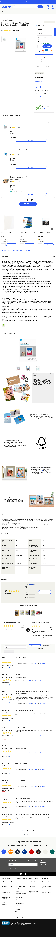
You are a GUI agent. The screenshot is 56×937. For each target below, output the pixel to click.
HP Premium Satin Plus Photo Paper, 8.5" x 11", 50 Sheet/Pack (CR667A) (45, 232)
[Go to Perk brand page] (24, 852)
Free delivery (40, 73)
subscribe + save (19, 888)
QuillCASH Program (20, 886)
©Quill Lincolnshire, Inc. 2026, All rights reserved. (21, 923)
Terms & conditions (10, 927)
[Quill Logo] (6, 6)
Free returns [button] (40, 77)
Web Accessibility (46, 892)
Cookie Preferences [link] (39, 927)
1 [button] (22, 830)
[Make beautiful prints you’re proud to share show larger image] (14, 416)
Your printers (32, 886)
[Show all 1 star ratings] (32, 597)
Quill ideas (17, 909)
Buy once (41, 25)
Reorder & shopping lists (35, 881)
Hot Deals (23, 11)
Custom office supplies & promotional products (21, 894)
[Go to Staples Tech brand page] (38, 852)
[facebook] (29, 874)
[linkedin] (25, 874)
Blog (43, 884)
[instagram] (21, 874)
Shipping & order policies (8, 894)
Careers (44, 890)
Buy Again (30, 11)
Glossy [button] (37, 87)
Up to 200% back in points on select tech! (28, 1)
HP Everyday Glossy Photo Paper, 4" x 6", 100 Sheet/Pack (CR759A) (26, 149)
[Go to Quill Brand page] (3, 852)
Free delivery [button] (5, 241)
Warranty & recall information (6, 898)
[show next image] (52, 350)
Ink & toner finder (33, 884)
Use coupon (43, 864)
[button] (55, 2)
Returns (4, 884)
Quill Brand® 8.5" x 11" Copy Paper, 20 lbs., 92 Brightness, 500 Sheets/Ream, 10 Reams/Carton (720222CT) (29, 177)
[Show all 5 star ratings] (32, 584)
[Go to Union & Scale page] (45, 852)
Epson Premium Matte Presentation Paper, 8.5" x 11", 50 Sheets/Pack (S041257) (27, 232)
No (36, 663)
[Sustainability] (4, 325)
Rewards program (19, 884)
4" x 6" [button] (44, 93)
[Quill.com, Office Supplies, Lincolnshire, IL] (6, 923)
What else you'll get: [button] (43, 66)
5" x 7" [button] (37, 96)
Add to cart (47, 46)
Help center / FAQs (6, 892)
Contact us (4, 904)
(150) (26, 589)
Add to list (39, 81)
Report (43, 663)
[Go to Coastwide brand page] (10, 852)
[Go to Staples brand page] (31, 852)
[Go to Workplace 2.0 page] (52, 852)
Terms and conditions (20, 868)
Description (6, 250)
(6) (25, 596)
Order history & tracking (7, 881)
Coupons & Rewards (14, 11)
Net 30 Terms (18, 891)
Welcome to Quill (46, 881)
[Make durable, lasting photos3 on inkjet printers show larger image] (14, 470)
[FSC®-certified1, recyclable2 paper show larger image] (41, 443)
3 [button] (27, 830)
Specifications (17, 250)
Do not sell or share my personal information (26, 930)
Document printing (19, 897)
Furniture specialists (20, 903)
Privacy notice (19, 927)
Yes (31, 663)
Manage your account (7, 886)
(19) (26, 592)
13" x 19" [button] (38, 93)
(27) (26, 599)
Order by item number (34, 888)
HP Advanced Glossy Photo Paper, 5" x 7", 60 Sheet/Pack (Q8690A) (29, 122)
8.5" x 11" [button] (45, 96)
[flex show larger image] (41, 499)
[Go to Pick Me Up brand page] (17, 852)
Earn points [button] (50, 22)
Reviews (28, 250)
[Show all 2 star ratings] (32, 594)
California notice (28, 927)
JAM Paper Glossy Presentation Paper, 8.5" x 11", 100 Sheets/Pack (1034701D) (9, 232)
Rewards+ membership (21, 881)
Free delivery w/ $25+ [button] (25, 241)
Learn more (45, 108)
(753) (26, 586)
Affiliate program (19, 911)
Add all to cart (28, 204)
